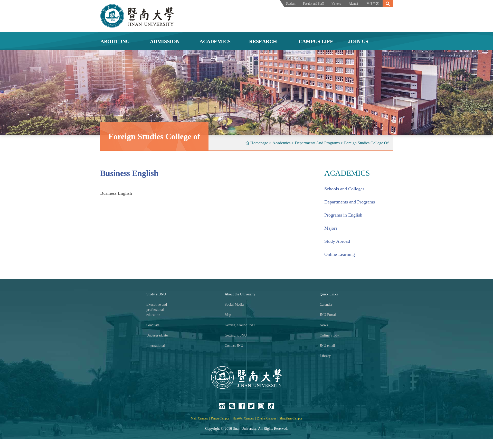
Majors (330, 228)
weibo (222, 406)
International (155, 346)
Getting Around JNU (240, 325)
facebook (242, 406)
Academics (281, 143)
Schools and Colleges (344, 188)
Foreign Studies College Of (366, 143)
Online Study (329, 335)
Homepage (259, 143)
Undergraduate (157, 335)
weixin (232, 406)
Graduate (152, 325)
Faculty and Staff (313, 3)
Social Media (234, 304)
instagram (261, 406)
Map (228, 315)
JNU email (327, 346)
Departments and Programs (349, 201)
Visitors (336, 3)
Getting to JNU (236, 335)
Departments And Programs (317, 143)
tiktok (271, 406)
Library (325, 356)
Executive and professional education (156, 310)
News (324, 325)
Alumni (353, 3)
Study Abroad (337, 241)
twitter (251, 406)
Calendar (326, 304)
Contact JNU (234, 346)
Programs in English (343, 215)
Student (290, 3)
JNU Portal (328, 315)
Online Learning (339, 254)
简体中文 (372, 3)
